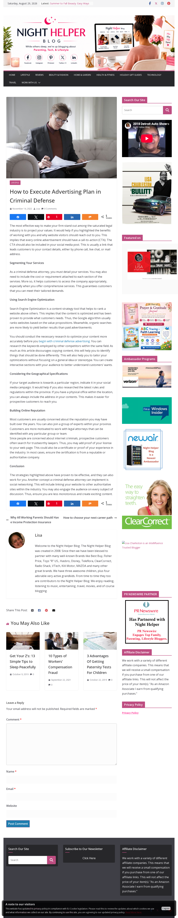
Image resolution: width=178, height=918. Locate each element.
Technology (154, 74)
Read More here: (134, 912)
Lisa (38, 208)
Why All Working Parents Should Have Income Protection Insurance (34, 520)
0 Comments (50, 208)
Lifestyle (25, 74)
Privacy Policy (130, 712)
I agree (166, 908)
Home (12, 74)
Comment (14, 719)
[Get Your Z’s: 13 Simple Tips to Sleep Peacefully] (23, 634)
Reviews (39, 74)
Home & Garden (82, 74)
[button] (39, 83)
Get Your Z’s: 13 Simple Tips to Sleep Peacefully (23, 661)
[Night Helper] (89, 17)
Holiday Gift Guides (131, 74)
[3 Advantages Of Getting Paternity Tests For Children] (100, 634)
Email (11, 789)
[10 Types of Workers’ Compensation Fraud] (61, 634)
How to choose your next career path (88, 518)
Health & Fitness (105, 74)
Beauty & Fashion (58, 74)
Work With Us (29, 82)
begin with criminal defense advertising (64, 341)
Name (11, 771)
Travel (12, 82)
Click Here (89, 858)
